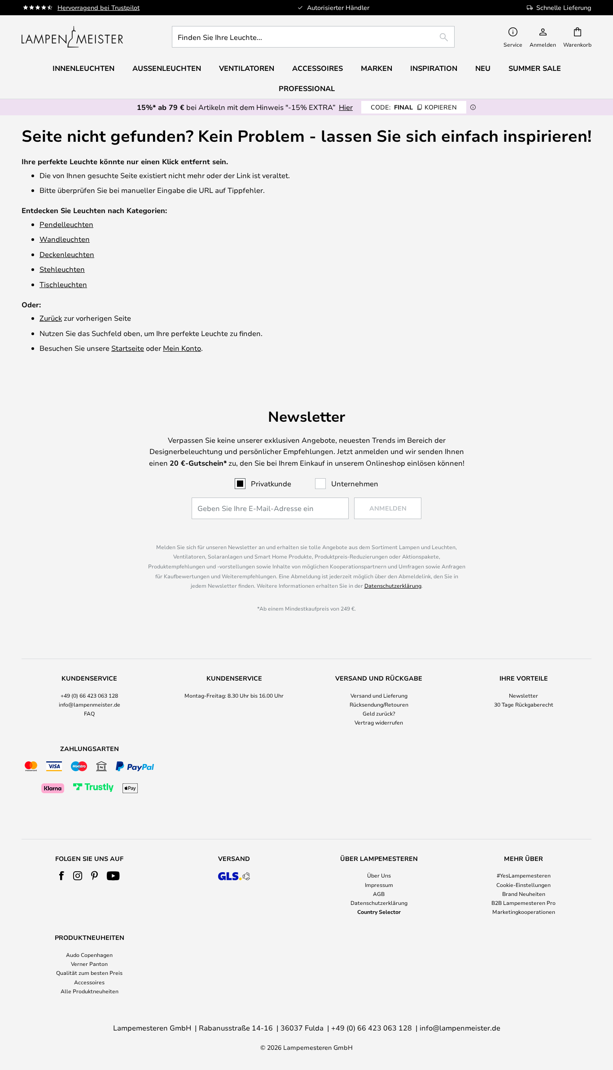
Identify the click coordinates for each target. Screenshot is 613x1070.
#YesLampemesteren (524, 875)
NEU (482, 68)
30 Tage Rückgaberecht (523, 704)
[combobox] (313, 36)
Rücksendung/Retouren (379, 704)
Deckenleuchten (66, 254)
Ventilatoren (246, 68)
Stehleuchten (62, 269)
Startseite (127, 348)
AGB (379, 893)
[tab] (90, 701)
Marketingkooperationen (523, 911)
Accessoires (89, 982)
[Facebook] (61, 875)
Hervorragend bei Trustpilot (98, 7)
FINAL (414, 107)
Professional (307, 88)
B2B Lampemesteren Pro (523, 902)
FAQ (89, 713)
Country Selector (379, 911)
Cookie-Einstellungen (523, 884)
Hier (346, 107)
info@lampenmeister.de (89, 704)
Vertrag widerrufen (379, 722)
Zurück (50, 318)
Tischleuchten (63, 284)
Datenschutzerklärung (392, 585)
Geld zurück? (379, 713)
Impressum (379, 884)
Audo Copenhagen (89, 954)
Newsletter (523, 695)
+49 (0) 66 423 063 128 (89, 695)
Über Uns (379, 875)
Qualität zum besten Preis (89, 972)
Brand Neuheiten (523, 893)
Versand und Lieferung (378, 695)
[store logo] (72, 37)
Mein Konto (182, 348)
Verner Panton (89, 963)
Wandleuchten (64, 239)
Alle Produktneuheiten (89, 991)
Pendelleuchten (66, 224)
